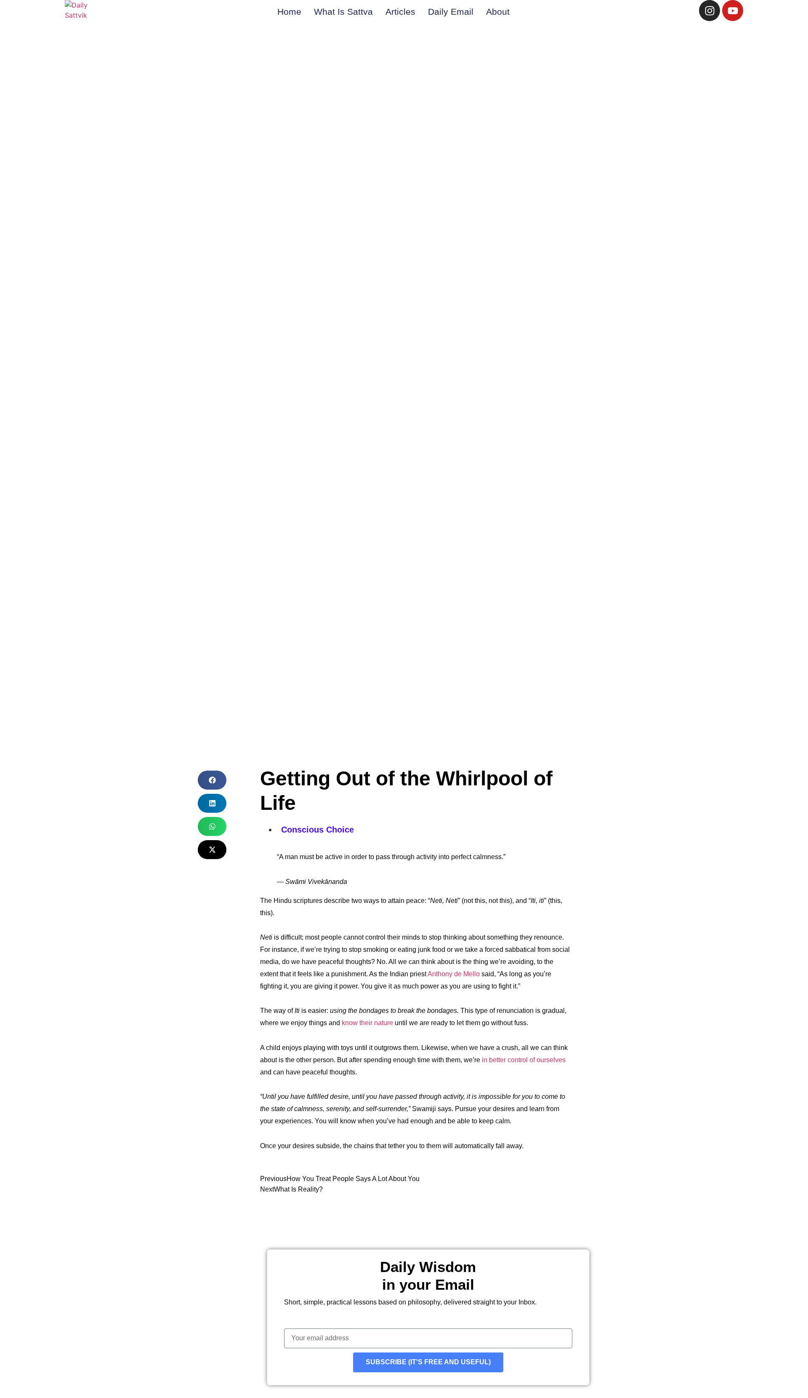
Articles (400, 11)
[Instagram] (709, 10)
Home (289, 11)
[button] (212, 780)
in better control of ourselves (524, 1059)
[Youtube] (732, 10)
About (498, 11)
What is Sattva (343, 11)
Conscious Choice (317, 829)
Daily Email (450, 11)
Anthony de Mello (454, 974)
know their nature (367, 1022)
